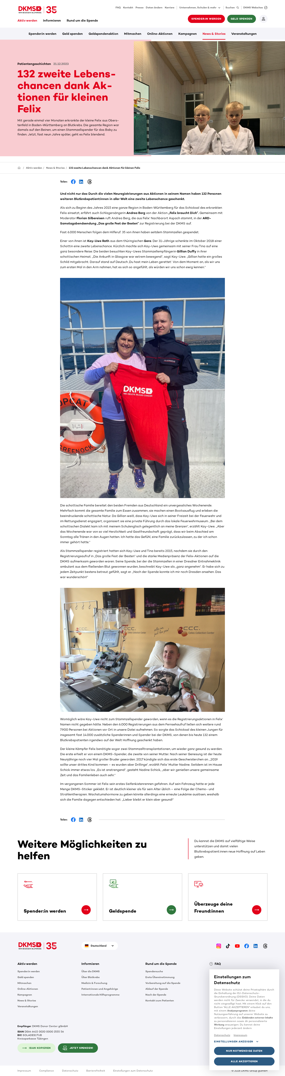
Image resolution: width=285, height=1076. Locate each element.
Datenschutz (70, 1070)
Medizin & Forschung (94, 983)
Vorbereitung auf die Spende (162, 983)
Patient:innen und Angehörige (99, 988)
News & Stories (214, 34)
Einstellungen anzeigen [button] (233, 1041)
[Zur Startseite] (37, 10)
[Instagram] (218, 945)
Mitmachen (132, 34)
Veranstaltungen (244, 34)
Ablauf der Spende (156, 988)
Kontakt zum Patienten (159, 1000)
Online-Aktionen (160, 34)
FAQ (118, 7)
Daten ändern (154, 7)
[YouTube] (237, 945)
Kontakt (128, 7)
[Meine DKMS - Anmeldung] (263, 19)
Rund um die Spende (82, 20)
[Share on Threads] (89, 181)
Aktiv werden (27, 20)
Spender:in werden (42, 34)
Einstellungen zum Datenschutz (133, 1070)
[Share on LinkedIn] (81, 181)
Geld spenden (72, 34)
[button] (86, 910)
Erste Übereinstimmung (159, 977)
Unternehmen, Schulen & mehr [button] (197, 7)
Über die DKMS (90, 971)
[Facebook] (246, 945)
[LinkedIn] (256, 945)
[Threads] (265, 945)
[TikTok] (228, 945)
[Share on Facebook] (73, 181)
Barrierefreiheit (95, 1070)
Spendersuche (154, 971)
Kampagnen (187, 34)
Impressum (24, 1070)
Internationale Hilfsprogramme (100, 994)
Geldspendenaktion (103, 34)
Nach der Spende (155, 994)
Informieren (52, 20)
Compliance (46, 1070)
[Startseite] (19, 167)
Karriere (169, 7)
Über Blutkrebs (90, 977)
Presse (139, 7)
